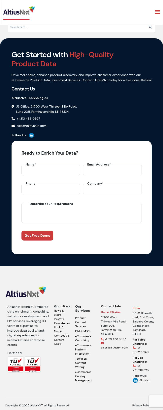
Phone (31, 183)
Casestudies (62, 323)
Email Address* (99, 164)
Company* (95, 183)
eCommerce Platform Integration (83, 349)
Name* (31, 164)
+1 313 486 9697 (115, 339)
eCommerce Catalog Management (83, 376)
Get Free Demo (37, 235)
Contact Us (61, 335)
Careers (59, 340)
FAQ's (57, 344)
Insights (59, 319)
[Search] (150, 27)
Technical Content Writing (81, 363)
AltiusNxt (145, 380)
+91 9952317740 (141, 346)
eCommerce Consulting (83, 338)
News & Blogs (59, 313)
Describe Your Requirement (51, 204)
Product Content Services (80, 322)
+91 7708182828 (141, 364)
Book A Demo (58, 329)
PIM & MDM (82, 331)
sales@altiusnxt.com (114, 347)
